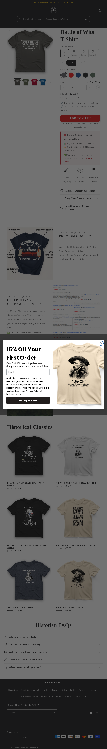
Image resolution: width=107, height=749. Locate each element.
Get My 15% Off (28, 400)
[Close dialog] (101, 343)
